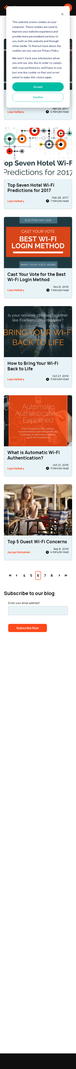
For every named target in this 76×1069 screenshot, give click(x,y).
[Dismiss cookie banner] (62, 14)
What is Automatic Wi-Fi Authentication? (33, 455)
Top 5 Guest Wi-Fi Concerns (37, 542)
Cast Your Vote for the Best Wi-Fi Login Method (36, 277)
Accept (38, 86)
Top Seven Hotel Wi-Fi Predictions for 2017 (30, 187)
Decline (38, 97)
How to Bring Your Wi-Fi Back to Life (32, 366)
